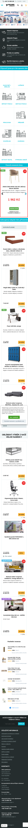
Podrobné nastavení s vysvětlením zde (14, 421)
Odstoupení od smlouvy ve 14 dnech (10, 733)
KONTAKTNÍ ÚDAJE (6, 736)
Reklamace (4, 762)
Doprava (3, 746)
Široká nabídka (5, 754)
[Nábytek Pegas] (10, 5)
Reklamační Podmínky (6, 759)
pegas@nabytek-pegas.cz (7, 802)
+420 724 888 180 (9, 1)
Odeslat (21, 723)
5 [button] (12, 26)
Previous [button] (2, 18)
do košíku (21, 265)
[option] (14, 18)
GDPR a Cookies (5, 751)
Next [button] (26, 18)
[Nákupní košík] (26, 5)
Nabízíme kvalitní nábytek (7, 749)
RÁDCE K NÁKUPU (6, 744)
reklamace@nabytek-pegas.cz (8, 816)
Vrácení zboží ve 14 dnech (7, 757)
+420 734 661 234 (6, 808)
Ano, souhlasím (14, 417)
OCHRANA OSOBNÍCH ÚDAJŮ (8, 741)
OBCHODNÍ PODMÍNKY (7, 738)
